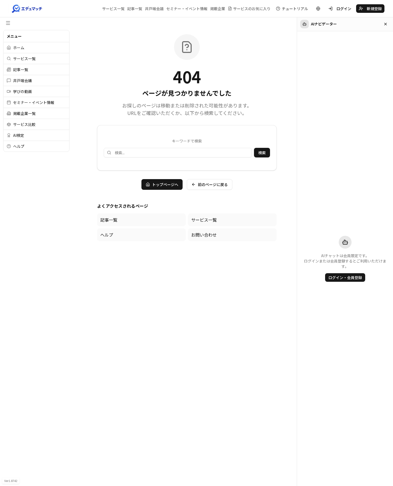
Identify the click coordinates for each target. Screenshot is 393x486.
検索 (262, 152)
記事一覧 (134, 8)
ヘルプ (106, 235)
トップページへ (165, 184)
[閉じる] (385, 24)
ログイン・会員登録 (345, 277)
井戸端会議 (154, 8)
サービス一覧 (113, 8)
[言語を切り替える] (318, 8)
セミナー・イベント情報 (186, 8)
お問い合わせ (204, 235)
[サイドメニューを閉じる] (8, 23)
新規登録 (374, 8)
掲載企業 (217, 8)
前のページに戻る (213, 184)
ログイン (343, 8)
